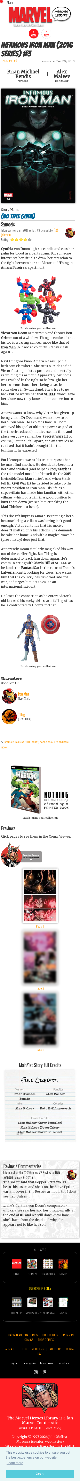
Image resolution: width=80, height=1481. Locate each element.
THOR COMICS (46, 1339)
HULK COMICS (50, 1335)
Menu (10, 2)
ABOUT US (55, 1349)
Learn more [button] (15, 1463)
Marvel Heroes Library (36, 1418)
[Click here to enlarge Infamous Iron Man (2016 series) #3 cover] (38, 202)
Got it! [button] (40, 1473)
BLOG (24, 1349)
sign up (14, 1363)
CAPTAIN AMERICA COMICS (23, 1335)
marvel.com (64, 1363)
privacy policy (30, 1363)
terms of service (46, 1363)
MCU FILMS (38, 1349)
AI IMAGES (10, 1349)
